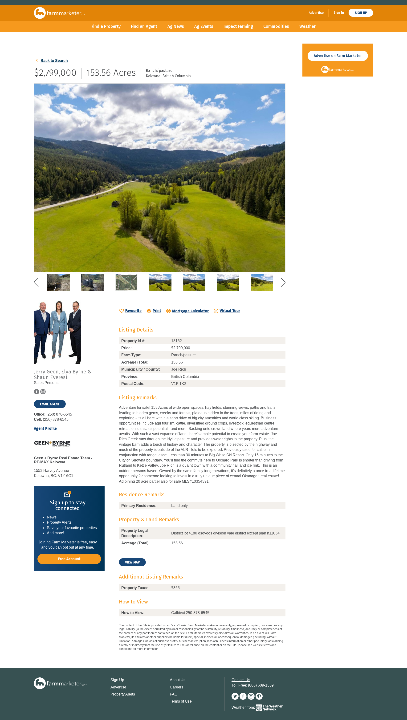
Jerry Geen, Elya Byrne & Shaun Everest (62, 374)
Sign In (339, 13)
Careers (176, 687)
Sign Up (361, 13)
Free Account (69, 559)
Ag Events (203, 26)
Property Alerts (122, 694)
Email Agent (50, 404)
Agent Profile (45, 428)
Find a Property (106, 26)
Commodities (276, 26)
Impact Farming (238, 26)
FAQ (173, 694)
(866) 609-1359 (261, 685)
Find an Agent (144, 26)
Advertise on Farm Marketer (338, 55)
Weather (307, 26)
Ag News (175, 26)
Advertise (316, 13)
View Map (132, 562)
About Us (177, 680)
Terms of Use (181, 701)
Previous (36, 282)
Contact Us (241, 680)
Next (283, 282)
